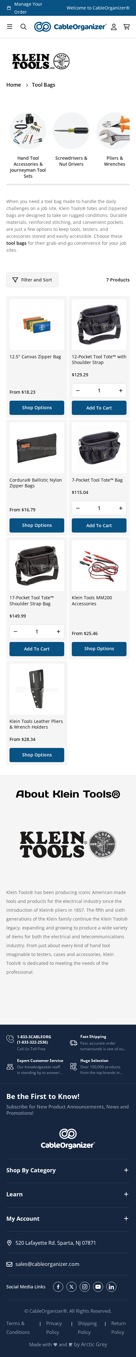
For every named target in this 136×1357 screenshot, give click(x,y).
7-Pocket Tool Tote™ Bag (97, 480)
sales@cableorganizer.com (47, 1264)
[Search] (23, 27)
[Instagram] (85, 1287)
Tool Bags (43, 84)
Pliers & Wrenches (114, 161)
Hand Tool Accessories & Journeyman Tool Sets (28, 167)
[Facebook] (58, 1287)
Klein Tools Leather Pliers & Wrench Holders (36, 724)
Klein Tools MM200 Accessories (92, 600)
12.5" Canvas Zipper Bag (35, 357)
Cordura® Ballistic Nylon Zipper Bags (35, 483)
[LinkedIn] (111, 1287)
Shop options (37, 407)
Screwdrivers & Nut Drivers (71, 161)
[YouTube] (98, 1287)
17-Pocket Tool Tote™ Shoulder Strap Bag (31, 600)
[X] (71, 1287)
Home (13, 84)
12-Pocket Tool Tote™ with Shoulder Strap (99, 359)
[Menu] (9, 27)
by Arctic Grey (90, 1345)
